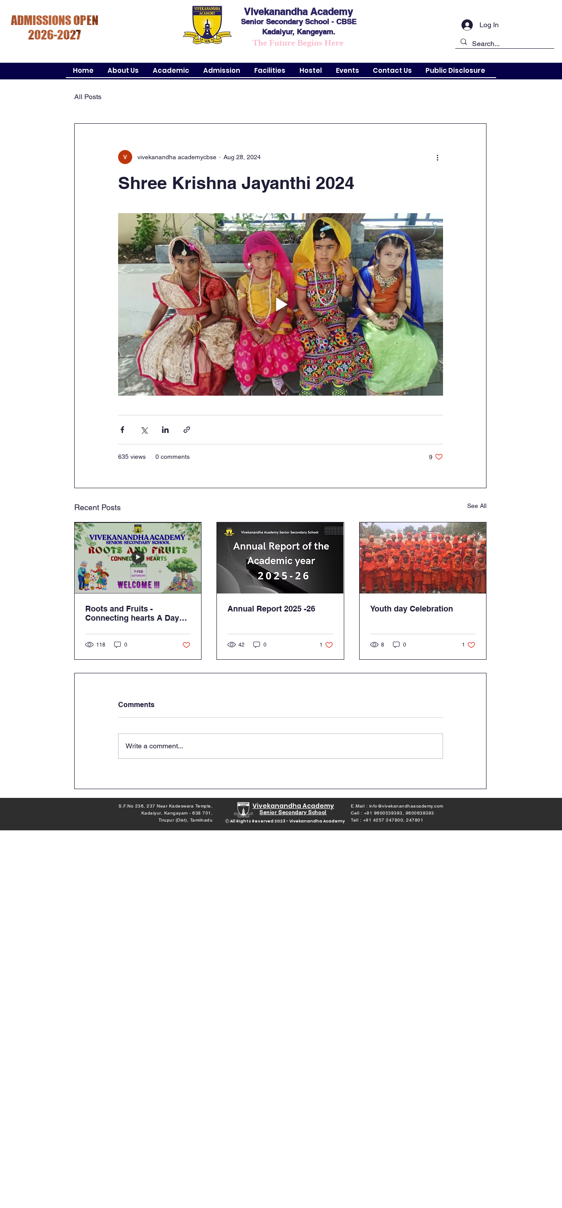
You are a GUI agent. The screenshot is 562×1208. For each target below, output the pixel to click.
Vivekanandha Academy (298, 11)
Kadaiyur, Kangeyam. (298, 31)
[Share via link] (187, 429)
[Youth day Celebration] (423, 557)
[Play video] (280, 304)
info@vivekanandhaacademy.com (406, 806)
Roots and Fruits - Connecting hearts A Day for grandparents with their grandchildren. (135, 613)
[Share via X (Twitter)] (144, 429)
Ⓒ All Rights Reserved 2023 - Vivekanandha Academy (285, 821)
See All (476, 505)
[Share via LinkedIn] (165, 429)
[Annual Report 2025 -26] (280, 557)
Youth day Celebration (411, 608)
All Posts (87, 97)
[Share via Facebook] (122, 429)
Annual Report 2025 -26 (271, 608)
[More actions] (437, 157)
